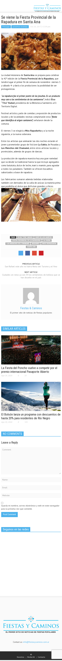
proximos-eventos (20, 27)
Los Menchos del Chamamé (18, 244)
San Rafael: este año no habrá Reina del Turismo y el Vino (31, 266)
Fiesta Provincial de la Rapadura (26, 240)
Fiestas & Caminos (31, 308)
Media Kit (31, 657)
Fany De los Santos (43, 237)
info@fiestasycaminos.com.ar (36, 642)
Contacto (41, 657)
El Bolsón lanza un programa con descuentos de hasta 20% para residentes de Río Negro (30, 416)
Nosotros (20, 657)
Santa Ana (31, 247)
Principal (6, 27)
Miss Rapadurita (49, 244)
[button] (11, 8)
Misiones (35, 244)
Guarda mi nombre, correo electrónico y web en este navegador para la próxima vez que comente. (30, 507)
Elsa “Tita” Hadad (25, 237)
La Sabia (46, 240)
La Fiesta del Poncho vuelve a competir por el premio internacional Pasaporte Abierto (29, 370)
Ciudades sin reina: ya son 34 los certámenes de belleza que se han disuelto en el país (31, 276)
